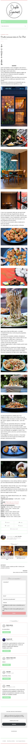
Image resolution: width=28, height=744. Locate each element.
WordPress (9, 741)
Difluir (13, 741)
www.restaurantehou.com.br (11, 503)
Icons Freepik (18, 741)
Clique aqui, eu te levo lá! (12, 502)
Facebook (14, 731)
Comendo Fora (4, 34)
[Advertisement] (15, 54)
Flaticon (23, 741)
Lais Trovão (18, 536)
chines (11, 537)
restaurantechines (11, 539)
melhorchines (17, 537)
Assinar (14, 724)
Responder (6, 632)
